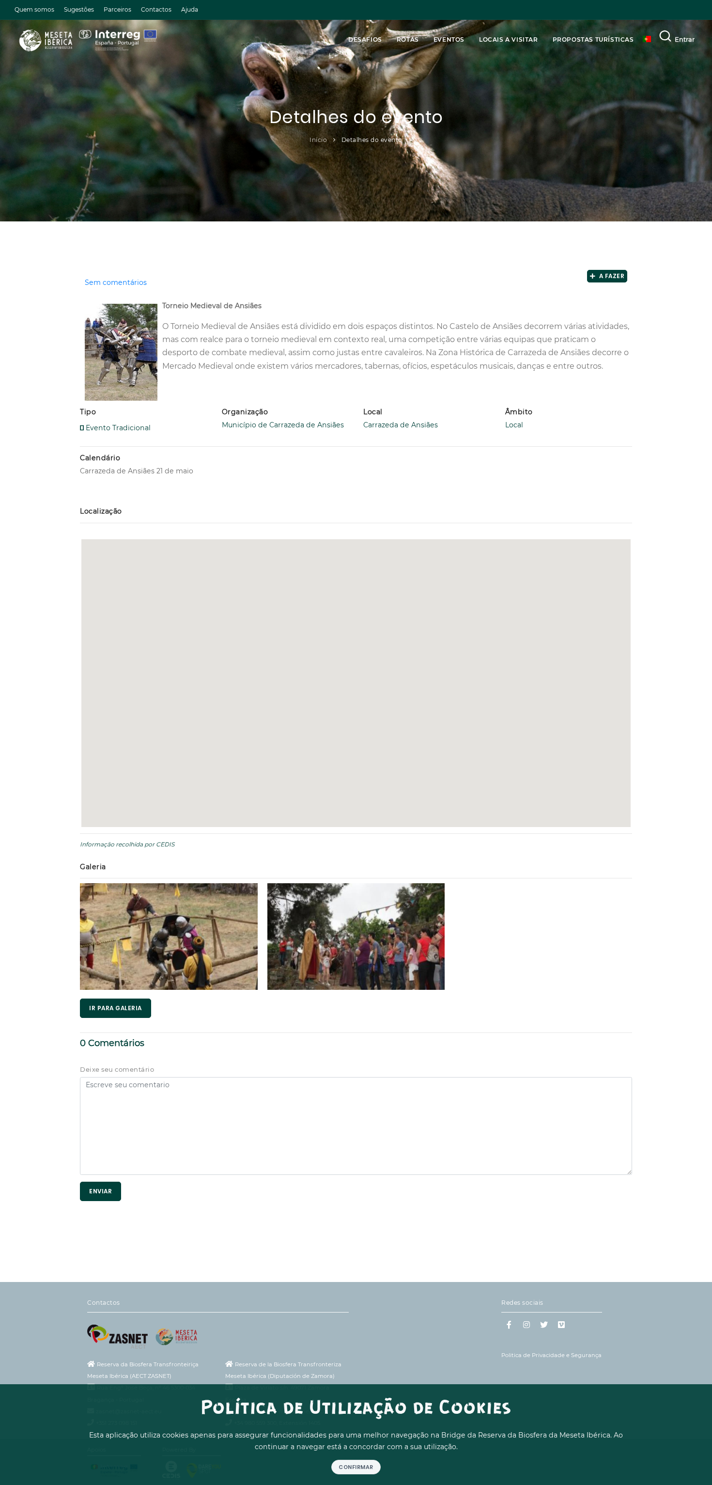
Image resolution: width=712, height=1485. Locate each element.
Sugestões (79, 9)
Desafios (365, 39)
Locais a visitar (508, 39)
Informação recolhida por (117, 844)
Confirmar (356, 1467)
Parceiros (117, 9)
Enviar (100, 1191)
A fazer (610, 276)
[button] (356, 676)
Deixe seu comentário (117, 1069)
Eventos (448, 39)
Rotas (408, 39)
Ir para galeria (115, 1008)
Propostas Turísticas (593, 39)
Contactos (156, 9)
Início (318, 139)
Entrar (685, 39)
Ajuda (189, 9)
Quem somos (34, 9)
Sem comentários (116, 282)
